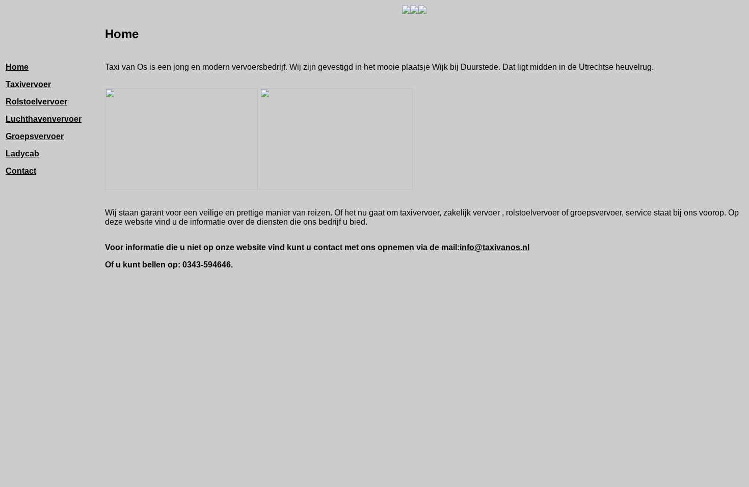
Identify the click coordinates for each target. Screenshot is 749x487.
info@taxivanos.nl (494, 247)
